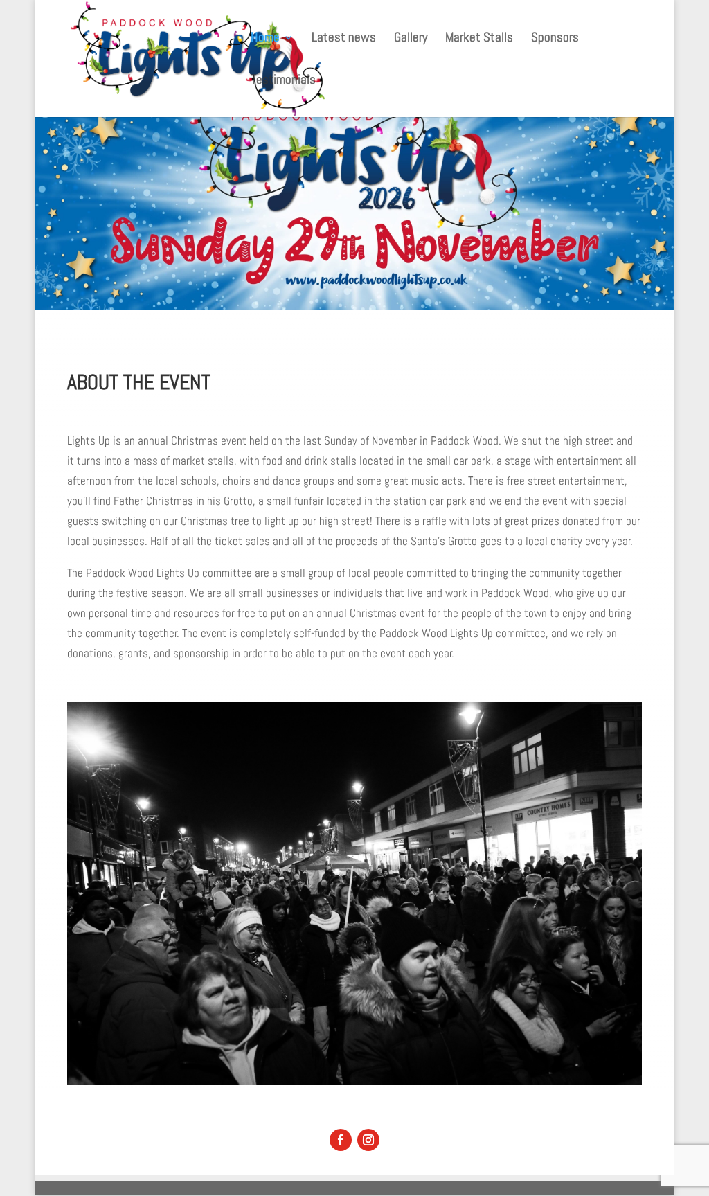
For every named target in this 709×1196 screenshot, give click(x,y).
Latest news (344, 39)
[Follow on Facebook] (341, 1140)
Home (265, 39)
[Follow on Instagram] (368, 1140)
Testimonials (283, 81)
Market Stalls (479, 39)
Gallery (410, 39)
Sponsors (555, 39)
